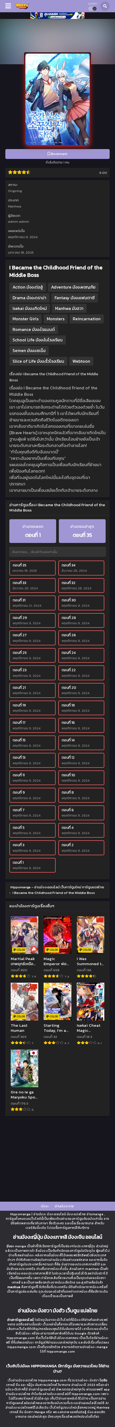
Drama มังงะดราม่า (29, 297)
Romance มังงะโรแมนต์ (34, 329)
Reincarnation (87, 318)
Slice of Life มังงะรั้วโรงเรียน (38, 361)
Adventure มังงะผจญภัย (73, 287)
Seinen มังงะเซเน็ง (29, 350)
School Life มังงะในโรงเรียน (38, 340)
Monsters (55, 318)
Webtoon (81, 361)
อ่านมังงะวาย (64, 1206)
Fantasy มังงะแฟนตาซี (75, 297)
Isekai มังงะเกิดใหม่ (30, 308)
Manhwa (14, 206)
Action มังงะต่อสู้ (28, 287)
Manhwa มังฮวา (69, 308)
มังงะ (45, 1206)
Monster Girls (26, 318)
